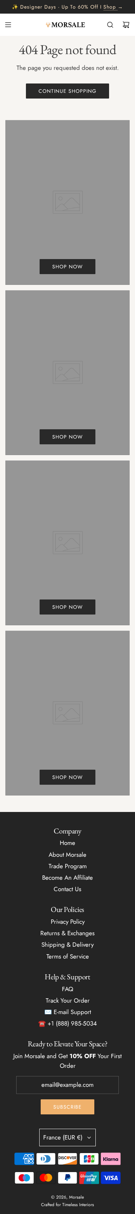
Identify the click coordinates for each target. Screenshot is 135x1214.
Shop (109, 6)
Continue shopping (67, 91)
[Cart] (126, 25)
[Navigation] (8, 25)
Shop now (67, 266)
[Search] (110, 25)
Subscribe (67, 1106)
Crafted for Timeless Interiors (67, 1204)
